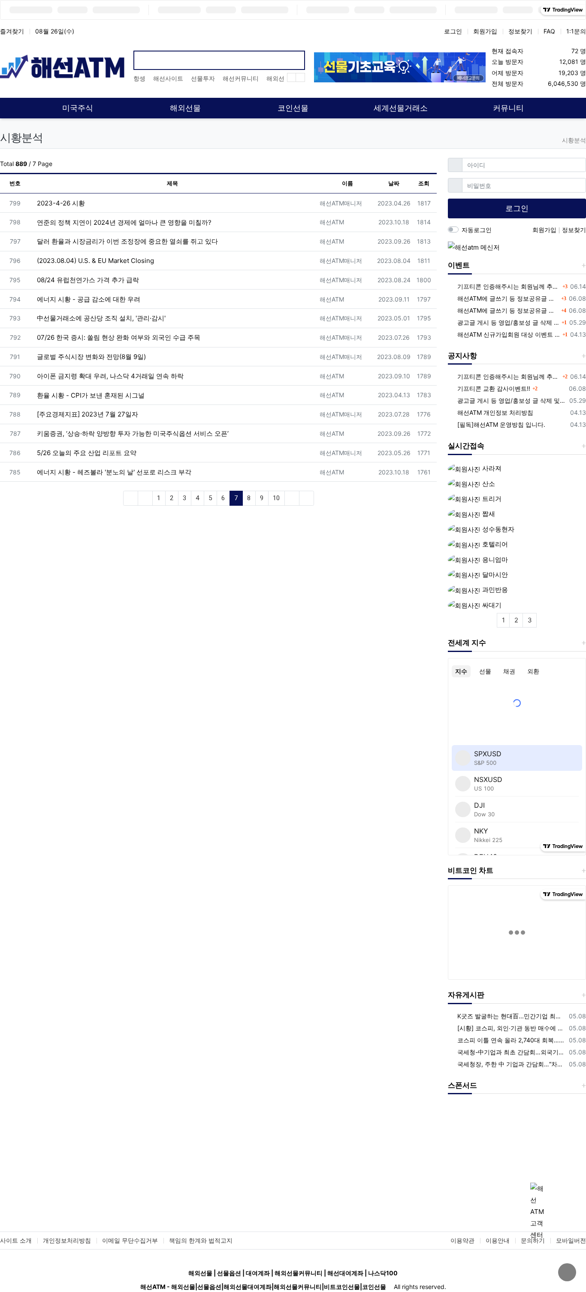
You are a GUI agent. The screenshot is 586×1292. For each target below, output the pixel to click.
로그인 (453, 31)
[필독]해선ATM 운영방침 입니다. (501, 424)
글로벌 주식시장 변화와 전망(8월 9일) (90, 357)
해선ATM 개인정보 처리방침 (495, 412)
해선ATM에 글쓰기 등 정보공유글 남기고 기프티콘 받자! (508, 298)
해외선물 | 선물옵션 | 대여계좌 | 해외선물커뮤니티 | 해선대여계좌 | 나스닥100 (293, 1273)
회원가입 (485, 31)
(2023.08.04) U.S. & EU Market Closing (94, 261)
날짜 (393, 183)
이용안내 (498, 1240)
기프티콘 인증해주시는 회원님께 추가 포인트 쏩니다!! (508, 286)
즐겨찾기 (12, 31)
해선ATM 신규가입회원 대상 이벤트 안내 (508, 334)
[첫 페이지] (130, 498)
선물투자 (203, 78)
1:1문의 (576, 31)
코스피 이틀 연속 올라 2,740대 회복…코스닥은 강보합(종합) (511, 1040)
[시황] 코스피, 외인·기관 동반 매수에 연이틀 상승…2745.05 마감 (511, 1028)
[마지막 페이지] (306, 498)
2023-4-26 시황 (60, 203)
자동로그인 (477, 229)
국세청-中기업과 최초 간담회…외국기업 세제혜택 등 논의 (511, 1052)
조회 (423, 183)
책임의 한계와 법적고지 (201, 1240)
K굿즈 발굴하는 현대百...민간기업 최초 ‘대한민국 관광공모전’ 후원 (511, 1016)
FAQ (549, 31)
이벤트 (459, 265)
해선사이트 (168, 78)
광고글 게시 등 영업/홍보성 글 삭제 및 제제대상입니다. (508, 322)
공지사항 (462, 355)
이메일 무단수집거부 (130, 1240)
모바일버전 (571, 1240)
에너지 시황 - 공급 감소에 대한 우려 (87, 299)
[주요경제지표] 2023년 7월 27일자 (86, 414)
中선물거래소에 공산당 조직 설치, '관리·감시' (100, 318)
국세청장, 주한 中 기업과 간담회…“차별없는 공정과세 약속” (511, 1064)
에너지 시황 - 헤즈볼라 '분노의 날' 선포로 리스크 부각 (113, 472)
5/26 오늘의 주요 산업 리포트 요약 (85, 453)
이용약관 (462, 1240)
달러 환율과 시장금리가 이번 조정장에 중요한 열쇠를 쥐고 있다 (126, 241)
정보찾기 (520, 31)
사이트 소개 (16, 1240)
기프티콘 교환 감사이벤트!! (493, 388)
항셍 (139, 78)
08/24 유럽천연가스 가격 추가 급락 (87, 280)
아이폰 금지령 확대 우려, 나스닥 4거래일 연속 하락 (109, 376)
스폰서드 (462, 1085)
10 (276, 498)
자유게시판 (466, 994)
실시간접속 (466, 445)
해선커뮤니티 (241, 78)
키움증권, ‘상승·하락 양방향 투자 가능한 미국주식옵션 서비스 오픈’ (132, 433)
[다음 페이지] (291, 498)
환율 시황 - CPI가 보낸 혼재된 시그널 (90, 395)
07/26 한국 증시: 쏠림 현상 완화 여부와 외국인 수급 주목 (117, 337)
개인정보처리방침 (67, 1240)
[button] (458, 1147)
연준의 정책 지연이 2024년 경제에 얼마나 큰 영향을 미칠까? (123, 222)
